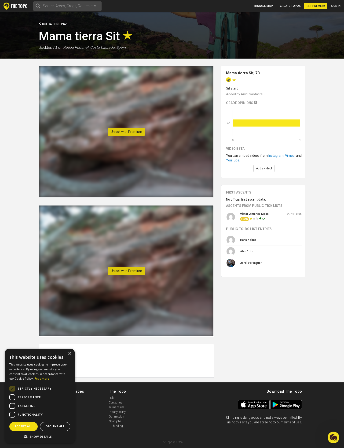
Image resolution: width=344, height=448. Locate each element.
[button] (39, 436)
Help (111, 397)
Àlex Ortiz (246, 251)
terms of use (291, 422)
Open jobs (115, 421)
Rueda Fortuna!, (76, 47)
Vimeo (290, 155)
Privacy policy (117, 412)
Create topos (290, 5)
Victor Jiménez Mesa (254, 214)
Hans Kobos (248, 240)
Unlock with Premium (126, 132)
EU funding (116, 426)
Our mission (116, 416)
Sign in (335, 5)
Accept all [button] (23, 426)
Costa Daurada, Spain (108, 47)
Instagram (276, 155)
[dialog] (40, 396)
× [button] (69, 353)
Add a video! (264, 168)
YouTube (232, 160)
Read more (41, 379)
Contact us (115, 402)
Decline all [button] (55, 426)
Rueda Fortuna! (54, 24)
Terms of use (116, 407)
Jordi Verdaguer (251, 263)
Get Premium (316, 6)
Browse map (263, 5)
